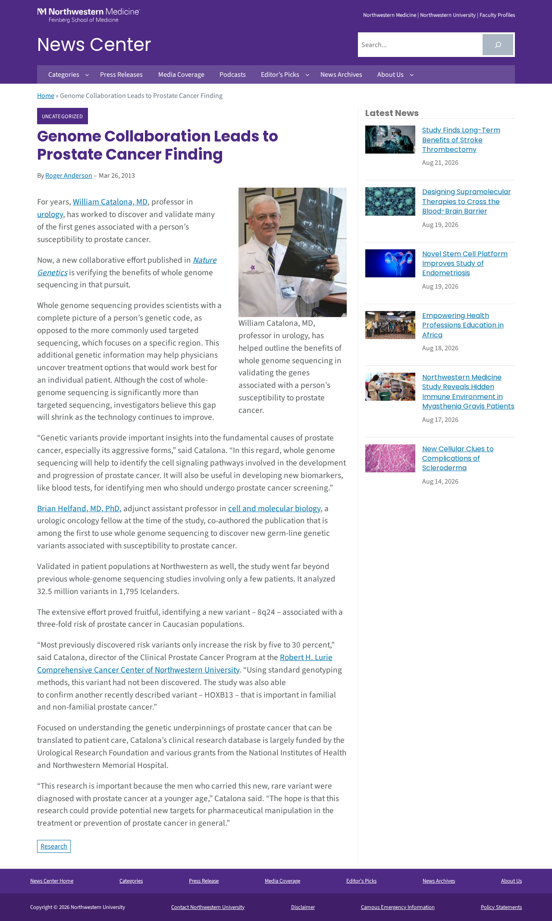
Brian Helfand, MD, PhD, (79, 509)
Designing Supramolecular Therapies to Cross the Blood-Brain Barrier (466, 201)
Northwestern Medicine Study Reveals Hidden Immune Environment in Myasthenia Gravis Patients (468, 392)
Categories (131, 881)
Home (45, 96)
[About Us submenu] (412, 74)
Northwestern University (448, 15)
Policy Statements (501, 907)
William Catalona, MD (110, 202)
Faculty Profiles (497, 15)
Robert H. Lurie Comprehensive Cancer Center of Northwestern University (184, 663)
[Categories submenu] (87, 74)
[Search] (498, 44)
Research (54, 846)
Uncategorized (62, 116)
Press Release (204, 881)
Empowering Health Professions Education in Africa (463, 325)
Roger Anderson (68, 175)
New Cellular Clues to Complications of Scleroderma (458, 458)
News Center (94, 44)
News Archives (439, 881)
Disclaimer (303, 907)
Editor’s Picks (361, 881)
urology (50, 214)
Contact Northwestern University (208, 907)
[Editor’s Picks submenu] (307, 74)
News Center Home (51, 881)
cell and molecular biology (274, 509)
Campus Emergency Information (398, 907)
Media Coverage (282, 881)
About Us (511, 881)
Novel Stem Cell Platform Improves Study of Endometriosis (465, 263)
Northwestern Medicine (389, 15)
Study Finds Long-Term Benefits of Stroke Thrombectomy (461, 140)
